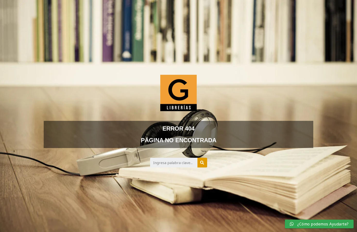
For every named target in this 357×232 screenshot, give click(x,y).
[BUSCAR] (202, 162)
